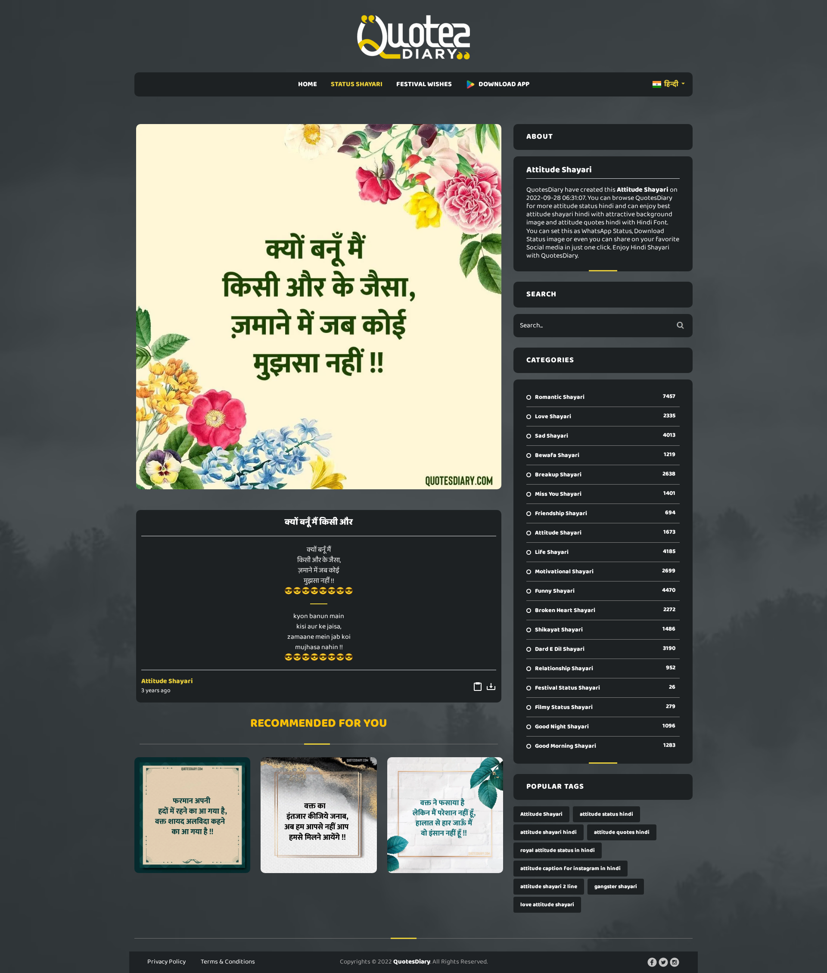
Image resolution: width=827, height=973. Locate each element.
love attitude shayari (547, 904)
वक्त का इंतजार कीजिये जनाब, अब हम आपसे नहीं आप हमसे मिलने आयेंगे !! (318, 815)
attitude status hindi (606, 814)
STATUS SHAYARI (356, 84)
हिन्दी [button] (671, 84)
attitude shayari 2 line (548, 886)
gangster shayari (615, 886)
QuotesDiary (411, 962)
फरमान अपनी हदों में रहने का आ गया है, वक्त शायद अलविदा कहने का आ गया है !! (192, 815)
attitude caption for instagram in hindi (570, 868)
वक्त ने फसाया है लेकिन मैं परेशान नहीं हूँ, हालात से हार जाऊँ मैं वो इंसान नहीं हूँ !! (445, 815)
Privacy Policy (166, 962)
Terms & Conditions (228, 962)
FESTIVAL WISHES (424, 84)
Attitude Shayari (167, 681)
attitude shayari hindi (548, 832)
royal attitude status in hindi (557, 850)
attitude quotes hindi (622, 832)
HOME (307, 84)
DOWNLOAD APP (504, 84)
